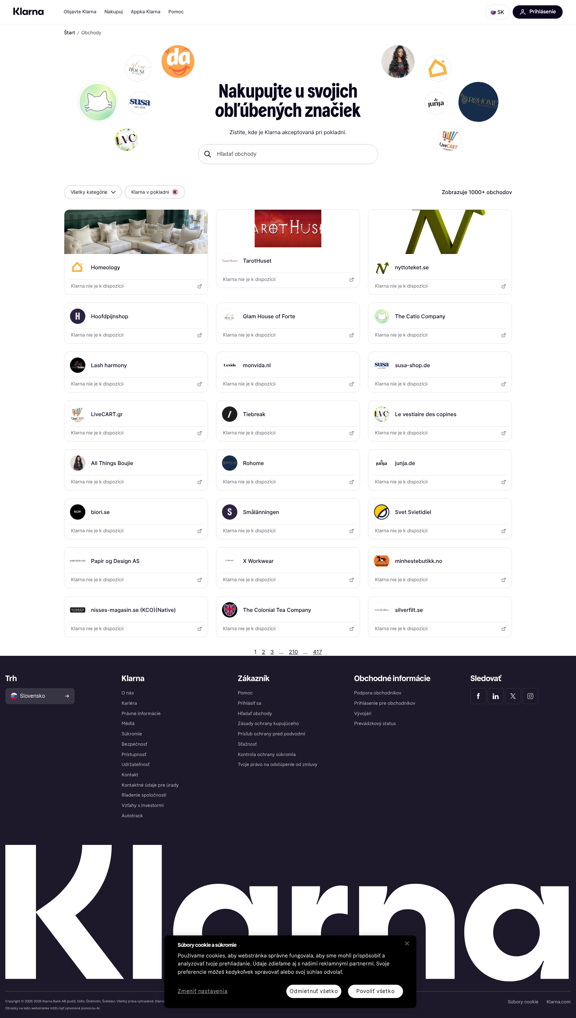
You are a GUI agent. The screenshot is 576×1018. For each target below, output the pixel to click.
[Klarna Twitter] (513, 696)
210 (293, 651)
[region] (290, 971)
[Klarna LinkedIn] (496, 696)
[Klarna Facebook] (478, 696)
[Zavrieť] (407, 943)
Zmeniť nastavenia (203, 991)
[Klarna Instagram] (530, 696)
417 (317, 651)
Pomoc (176, 12)
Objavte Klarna (80, 12)
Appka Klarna (145, 12)
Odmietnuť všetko (314, 991)
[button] (497, 12)
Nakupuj (113, 12)
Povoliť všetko (375, 991)
